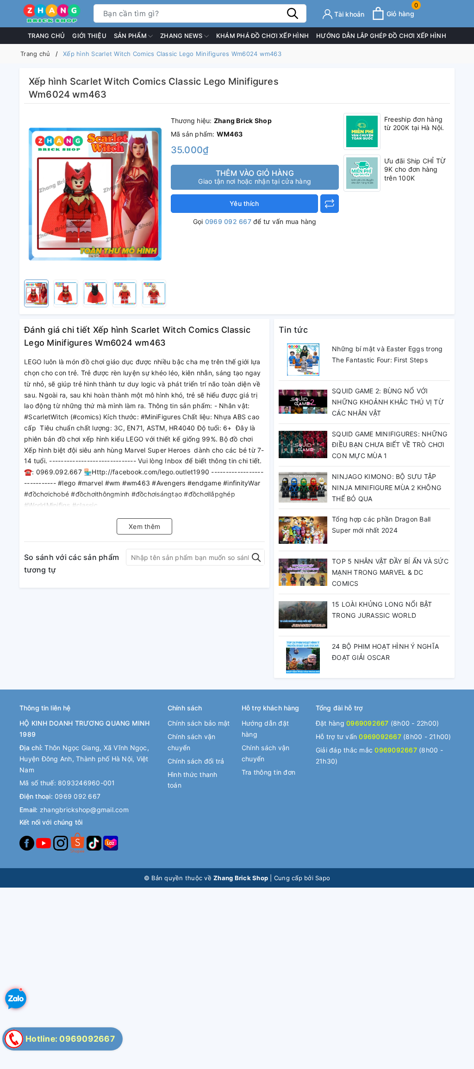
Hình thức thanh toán (193, 780)
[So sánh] (329, 203)
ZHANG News (182, 35)
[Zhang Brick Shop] (51, 14)
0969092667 (367, 723)
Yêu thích (244, 203)
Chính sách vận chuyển (192, 742)
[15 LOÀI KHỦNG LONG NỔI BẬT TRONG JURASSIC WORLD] (303, 615)
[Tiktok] (95, 842)
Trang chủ (46, 35)
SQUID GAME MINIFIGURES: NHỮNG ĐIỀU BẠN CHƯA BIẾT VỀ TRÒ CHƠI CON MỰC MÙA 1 (389, 445)
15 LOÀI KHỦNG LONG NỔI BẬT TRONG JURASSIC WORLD (382, 609)
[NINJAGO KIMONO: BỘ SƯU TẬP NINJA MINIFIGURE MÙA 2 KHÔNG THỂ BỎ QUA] (303, 487)
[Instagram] (61, 842)
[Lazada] (110, 842)
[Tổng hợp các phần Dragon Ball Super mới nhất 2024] (303, 530)
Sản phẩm (131, 35)
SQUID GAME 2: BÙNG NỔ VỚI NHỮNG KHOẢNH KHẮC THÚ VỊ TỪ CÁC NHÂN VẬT (388, 402)
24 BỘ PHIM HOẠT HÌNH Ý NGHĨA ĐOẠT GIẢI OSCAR (385, 651)
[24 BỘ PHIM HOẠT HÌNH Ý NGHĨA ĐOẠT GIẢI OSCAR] (303, 657)
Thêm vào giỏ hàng (254, 176)
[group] (95, 194)
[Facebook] (27, 842)
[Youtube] (44, 842)
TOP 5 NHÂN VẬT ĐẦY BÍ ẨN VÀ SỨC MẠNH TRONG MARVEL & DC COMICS (390, 572)
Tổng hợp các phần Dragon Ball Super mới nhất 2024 (381, 524)
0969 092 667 (228, 221)
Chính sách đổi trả (196, 761)
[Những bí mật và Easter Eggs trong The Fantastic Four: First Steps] (303, 359)
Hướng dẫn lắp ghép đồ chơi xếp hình (381, 35)
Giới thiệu (89, 35)
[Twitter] (78, 842)
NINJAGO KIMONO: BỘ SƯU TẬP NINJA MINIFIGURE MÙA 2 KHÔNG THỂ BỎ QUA (386, 487)
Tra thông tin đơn (268, 772)
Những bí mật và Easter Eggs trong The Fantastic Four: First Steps (387, 354)
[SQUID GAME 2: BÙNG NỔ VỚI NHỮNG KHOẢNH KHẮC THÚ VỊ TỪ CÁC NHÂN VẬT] (303, 401)
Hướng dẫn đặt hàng (265, 728)
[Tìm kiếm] (292, 13)
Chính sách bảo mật (199, 723)
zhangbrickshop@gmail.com (84, 810)
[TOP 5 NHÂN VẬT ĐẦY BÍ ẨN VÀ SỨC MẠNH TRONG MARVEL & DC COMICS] (303, 572)
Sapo (322, 878)
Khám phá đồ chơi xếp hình (262, 35)
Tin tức (293, 330)
